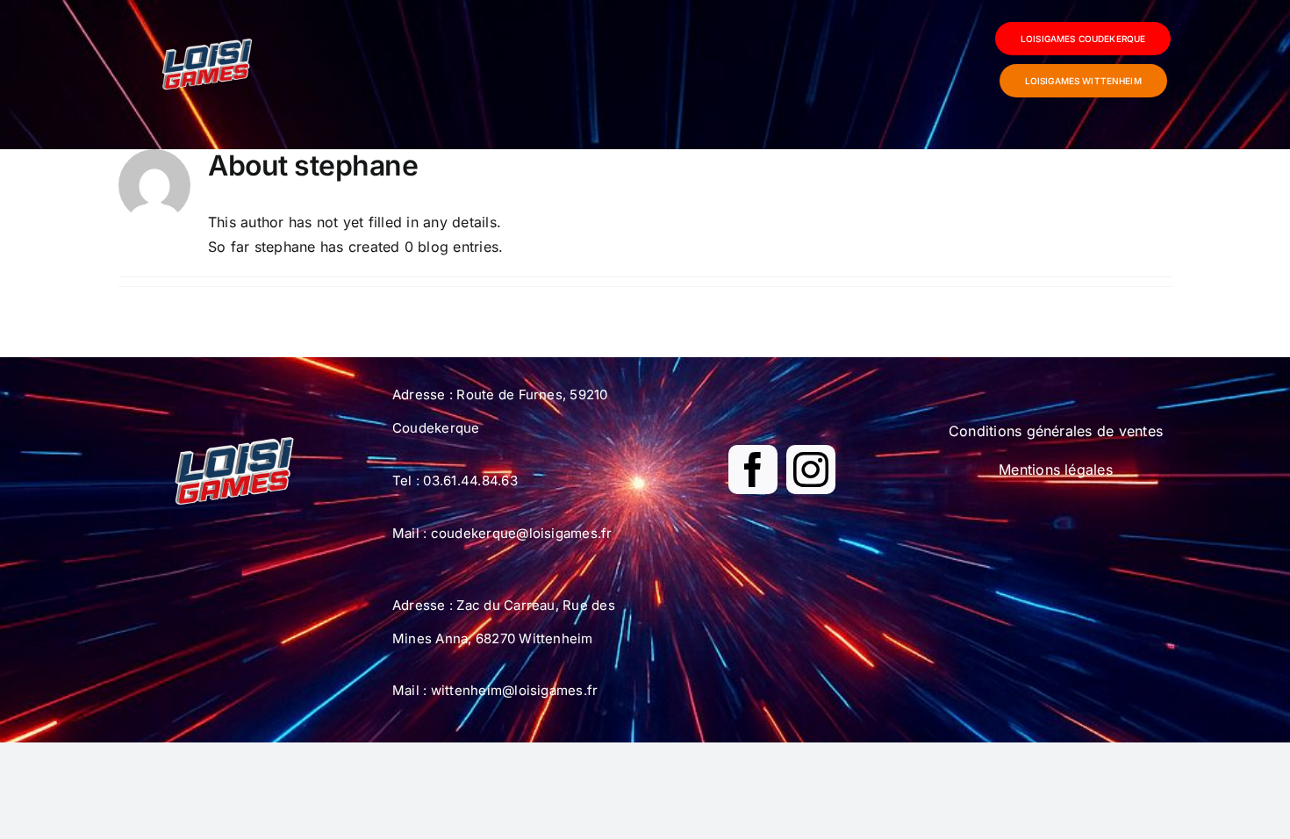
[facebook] (753, 469)
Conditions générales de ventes (1056, 431)
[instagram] (810, 469)
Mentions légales (1056, 469)
